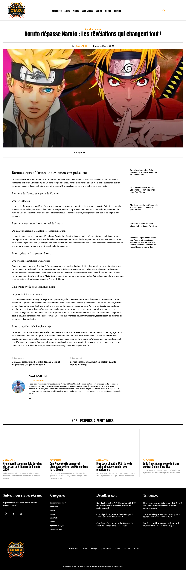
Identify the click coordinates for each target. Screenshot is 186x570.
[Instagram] (21, 514)
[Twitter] (6, 514)
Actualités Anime (93, 29)
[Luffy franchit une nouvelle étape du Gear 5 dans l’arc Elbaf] (167, 225)
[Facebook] (14, 514)
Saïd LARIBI (81, 46)
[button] (163, 10)
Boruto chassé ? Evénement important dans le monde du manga (93, 363)
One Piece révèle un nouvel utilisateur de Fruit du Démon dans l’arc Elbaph (142, 190)
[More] (109, 152)
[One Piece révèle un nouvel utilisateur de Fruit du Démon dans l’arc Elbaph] (167, 190)
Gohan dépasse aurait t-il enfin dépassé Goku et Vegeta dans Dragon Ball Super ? (36, 363)
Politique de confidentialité (114, 566)
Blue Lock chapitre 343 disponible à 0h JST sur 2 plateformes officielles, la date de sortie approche (115, 505)
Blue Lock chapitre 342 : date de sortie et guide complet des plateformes (144, 207)
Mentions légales (98, 566)
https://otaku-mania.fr (36, 380)
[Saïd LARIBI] (18, 386)
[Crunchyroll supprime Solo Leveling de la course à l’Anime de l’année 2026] (167, 172)
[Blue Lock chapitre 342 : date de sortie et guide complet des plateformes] (167, 207)
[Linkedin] (30, 398)
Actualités (9, 460)
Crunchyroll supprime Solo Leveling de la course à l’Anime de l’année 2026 (143, 172)
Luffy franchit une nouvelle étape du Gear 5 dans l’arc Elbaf (143, 225)
